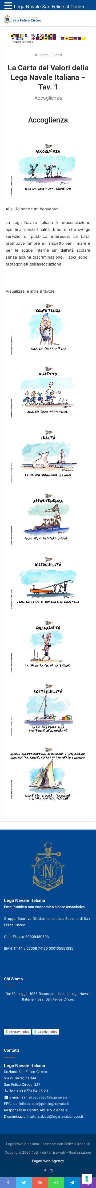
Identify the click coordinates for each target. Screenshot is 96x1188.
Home (43, 55)
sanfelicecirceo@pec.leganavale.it (41, 1103)
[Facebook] (45, 1171)
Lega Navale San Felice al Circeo (49, 6)
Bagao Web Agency (48, 1161)
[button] (9, 6)
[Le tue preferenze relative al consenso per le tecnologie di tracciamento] (87, 1179)
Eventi (56, 55)
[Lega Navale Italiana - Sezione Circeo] (22, 19)
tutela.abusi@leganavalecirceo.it (56, 1116)
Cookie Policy (47, 1032)
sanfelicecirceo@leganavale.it (46, 1097)
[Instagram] (51, 1171)
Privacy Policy (19, 1032)
